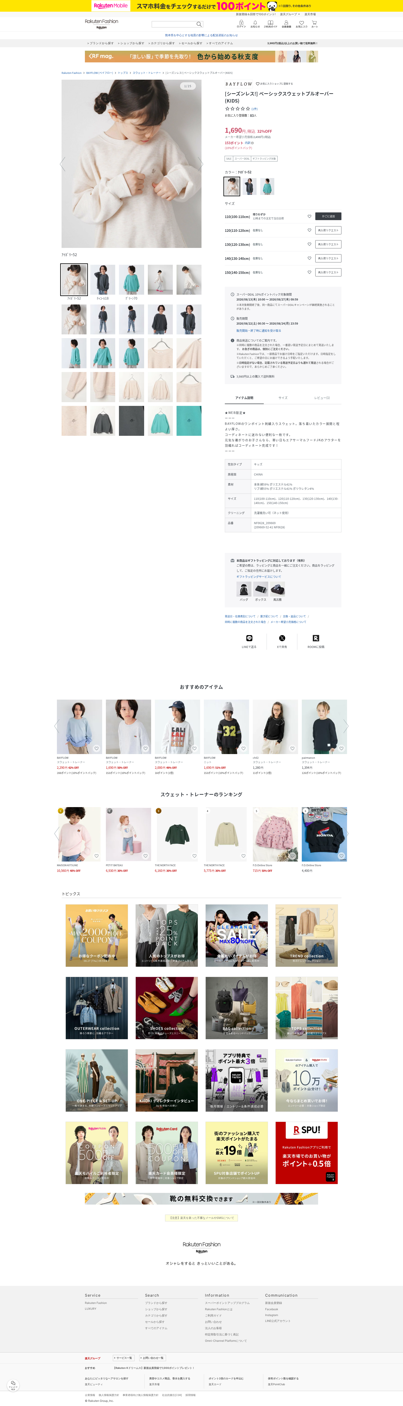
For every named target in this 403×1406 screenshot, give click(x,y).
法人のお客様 (213, 1328)
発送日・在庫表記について (240, 616)
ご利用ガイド (213, 1315)
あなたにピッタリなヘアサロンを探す (107, 1378)
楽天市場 (310, 14)
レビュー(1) (322, 397)
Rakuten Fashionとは (219, 1309)
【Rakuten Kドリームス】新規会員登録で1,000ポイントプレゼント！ (154, 1368)
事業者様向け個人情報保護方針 (141, 1395)
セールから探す (155, 1322)
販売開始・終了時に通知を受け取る (258, 331)
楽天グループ (288, 14)
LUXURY (90, 1308)
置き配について (269, 616)
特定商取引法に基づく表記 (222, 1334)
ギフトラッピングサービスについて (258, 577)
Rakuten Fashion (72, 73)
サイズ (283, 397)
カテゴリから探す (156, 1315)
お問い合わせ (213, 1322)
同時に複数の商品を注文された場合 (245, 622)
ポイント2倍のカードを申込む (226, 1378)
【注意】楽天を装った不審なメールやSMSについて (201, 1218)
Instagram (271, 1315)
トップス (123, 73)
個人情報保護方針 (109, 1395)
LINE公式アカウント (278, 1321)
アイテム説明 (244, 397)
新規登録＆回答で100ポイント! (255, 14)
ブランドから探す (156, 1303)
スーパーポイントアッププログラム (227, 1303)
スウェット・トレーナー (147, 73)
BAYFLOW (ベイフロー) (99, 73)
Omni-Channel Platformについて (226, 1340)
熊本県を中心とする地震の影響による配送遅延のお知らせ (201, 35)
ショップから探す (156, 1309)
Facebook (271, 1309)
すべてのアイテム (156, 1328)
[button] (132, 164)
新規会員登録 (273, 1303)
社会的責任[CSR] (172, 1395)
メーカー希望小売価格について (288, 622)
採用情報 (190, 1395)
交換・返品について (294, 616)
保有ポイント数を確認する (283, 1378)
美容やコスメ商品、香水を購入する (169, 1378)
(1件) (254, 109)
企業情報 (90, 1395)
